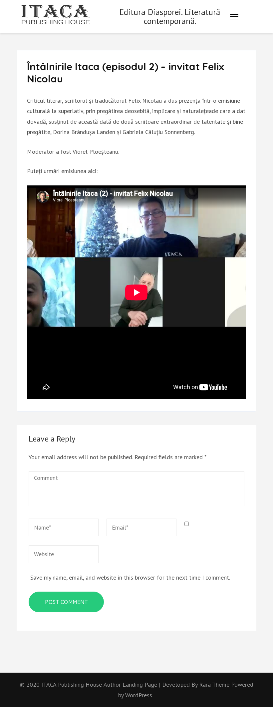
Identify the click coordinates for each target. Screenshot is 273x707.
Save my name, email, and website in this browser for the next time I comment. (130, 577)
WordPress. (139, 695)
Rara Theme (215, 684)
